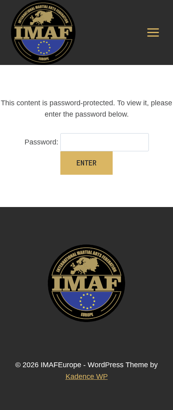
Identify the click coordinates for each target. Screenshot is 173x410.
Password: (42, 142)
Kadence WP (87, 376)
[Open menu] (152, 32)
